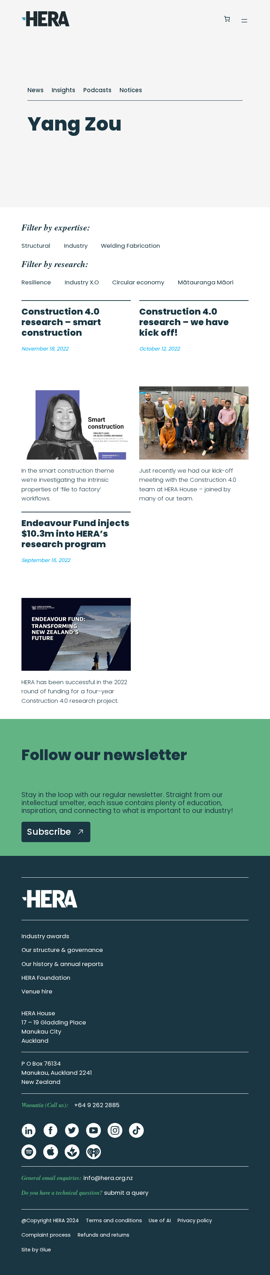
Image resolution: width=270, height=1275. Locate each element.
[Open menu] (244, 21)
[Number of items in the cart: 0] (227, 19)
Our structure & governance (62, 950)
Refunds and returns (103, 1234)
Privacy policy (195, 1220)
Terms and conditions (114, 1220)
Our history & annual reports (62, 964)
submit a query (126, 1192)
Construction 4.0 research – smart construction (61, 322)
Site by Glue (36, 1249)
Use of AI (160, 1220)
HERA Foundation (45, 977)
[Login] (210, 19)
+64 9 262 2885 (97, 1105)
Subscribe (50, 832)
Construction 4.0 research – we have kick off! (184, 322)
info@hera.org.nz (108, 1178)
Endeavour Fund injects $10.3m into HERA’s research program (75, 534)
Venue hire (36, 991)
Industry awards (45, 936)
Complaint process (46, 1234)
